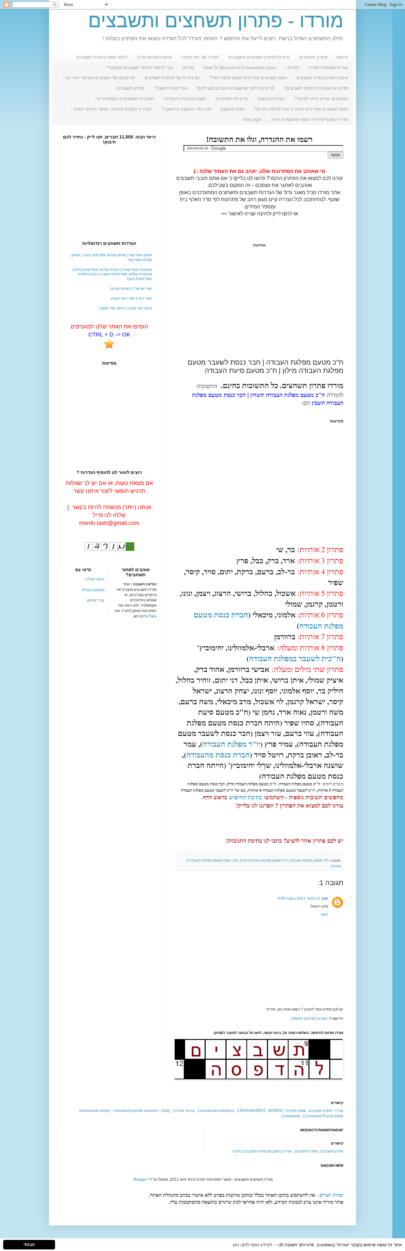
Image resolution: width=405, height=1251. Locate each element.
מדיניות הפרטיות (232, 98)
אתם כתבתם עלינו (154, 57)
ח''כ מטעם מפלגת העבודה (309, 860)
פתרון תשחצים (313, 57)
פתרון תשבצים (131, 88)
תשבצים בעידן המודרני (185, 98)
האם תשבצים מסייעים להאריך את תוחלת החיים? (301, 109)
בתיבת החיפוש (245, 797)
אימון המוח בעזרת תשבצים (322, 77)
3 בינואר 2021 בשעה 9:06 (298, 898)
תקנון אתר (252, 119)
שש (325, 898)
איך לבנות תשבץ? (170, 88)
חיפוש (342, 57)
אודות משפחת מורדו (328, 67)
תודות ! (292, 67)
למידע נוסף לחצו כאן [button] (252, 1244)
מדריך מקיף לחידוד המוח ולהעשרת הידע (309, 119)
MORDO (275, 1110)
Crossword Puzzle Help (323, 1116)
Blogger (140, 1179)
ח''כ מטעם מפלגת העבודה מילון (264, 860)
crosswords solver (94, 1110)
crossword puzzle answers (136, 1110)
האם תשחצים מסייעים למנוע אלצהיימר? (248, 77)
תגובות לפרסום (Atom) (309, 1018)
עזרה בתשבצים (279, 1151)
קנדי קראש (95, 600)
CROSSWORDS (251, 1110)
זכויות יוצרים (331, 1195)
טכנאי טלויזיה (184, 1110)
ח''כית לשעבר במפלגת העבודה (295, 658)
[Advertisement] (259, 302)
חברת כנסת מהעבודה (218, 754)
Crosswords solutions (215, 1110)
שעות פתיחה (296, 1110)
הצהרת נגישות (271, 98)
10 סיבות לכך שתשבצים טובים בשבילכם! (235, 88)
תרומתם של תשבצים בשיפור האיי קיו (100, 77)
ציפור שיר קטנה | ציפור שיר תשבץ (125, 308)
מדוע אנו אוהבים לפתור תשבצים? (316, 88)
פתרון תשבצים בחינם (249, 1151)
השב (324, 914)
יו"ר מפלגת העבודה (231, 743)
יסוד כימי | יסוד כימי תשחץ (131, 298)
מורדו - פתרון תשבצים (326, 1110)
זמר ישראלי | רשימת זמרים (131, 288)
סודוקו (188, 67)
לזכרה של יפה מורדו (200, 57)
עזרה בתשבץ (233, 109)
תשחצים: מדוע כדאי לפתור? (321, 98)
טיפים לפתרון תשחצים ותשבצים (259, 57)
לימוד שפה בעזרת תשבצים (102, 57)
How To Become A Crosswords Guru (239, 67)
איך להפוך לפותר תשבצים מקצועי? (140, 67)
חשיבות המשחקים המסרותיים (125, 98)
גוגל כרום (148, 616)
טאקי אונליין (94, 579)
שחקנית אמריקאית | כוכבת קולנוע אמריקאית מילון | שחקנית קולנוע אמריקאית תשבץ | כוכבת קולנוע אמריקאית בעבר (112, 274)
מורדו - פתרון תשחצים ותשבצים (215, 20)
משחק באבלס (93, 590)
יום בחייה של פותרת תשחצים (172, 77)
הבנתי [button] (29, 1244)
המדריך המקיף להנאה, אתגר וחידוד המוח (113, 109)
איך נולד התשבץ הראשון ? (186, 109)
